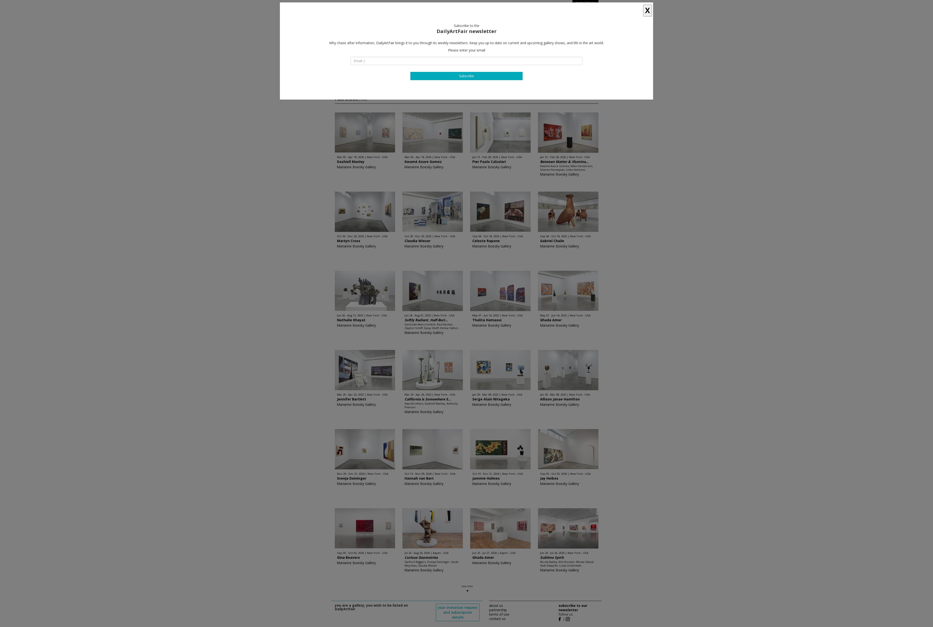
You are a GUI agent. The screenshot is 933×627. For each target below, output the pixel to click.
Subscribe (466, 76)
